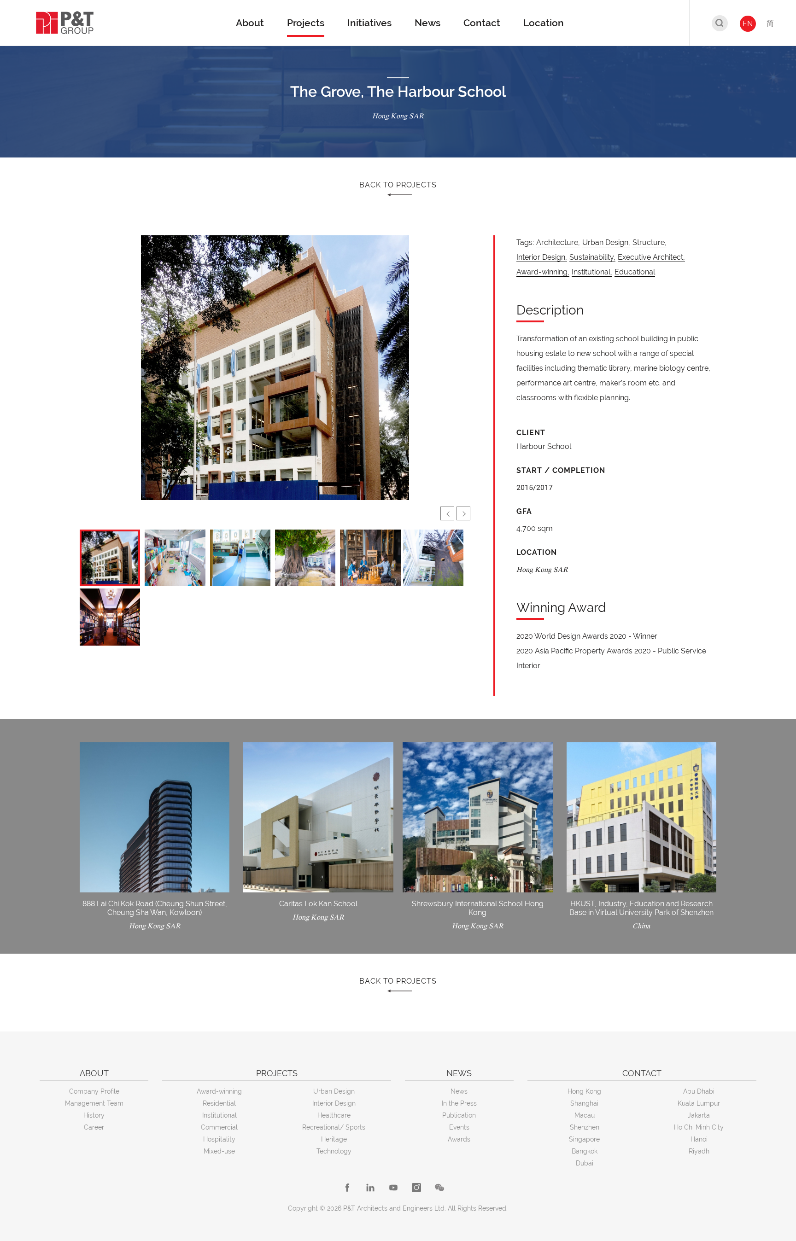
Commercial (219, 1127)
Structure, (649, 242)
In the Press (459, 1103)
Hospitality (219, 1139)
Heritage (334, 1139)
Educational (635, 272)
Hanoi (699, 1139)
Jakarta (699, 1115)
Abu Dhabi (698, 1091)
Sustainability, (592, 257)
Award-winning (219, 1091)
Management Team (94, 1103)
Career (94, 1127)
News (459, 1091)
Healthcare (334, 1115)
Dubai (584, 1163)
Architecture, (558, 242)
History (94, 1115)
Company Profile (94, 1091)
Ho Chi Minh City (699, 1127)
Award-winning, (542, 272)
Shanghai (584, 1103)
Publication (459, 1115)
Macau (584, 1115)
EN (748, 23)
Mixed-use (219, 1151)
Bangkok (584, 1151)
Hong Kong (584, 1091)
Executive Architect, (651, 257)
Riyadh (699, 1151)
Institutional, (592, 272)
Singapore (584, 1139)
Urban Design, (606, 242)
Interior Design (334, 1103)
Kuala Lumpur (699, 1103)
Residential (219, 1103)
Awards (459, 1139)
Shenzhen (584, 1127)
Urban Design (334, 1091)
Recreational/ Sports (333, 1127)
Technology (333, 1151)
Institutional (219, 1115)
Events (459, 1127)
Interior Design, (541, 257)
